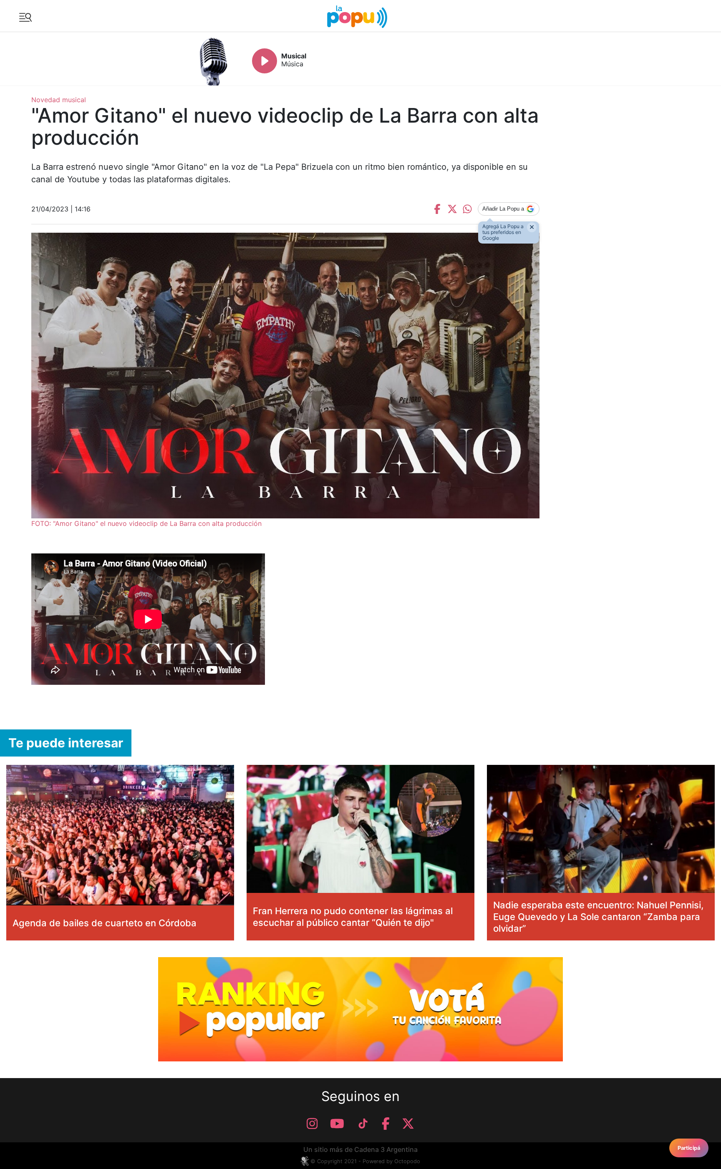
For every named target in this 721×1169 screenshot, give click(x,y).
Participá (689, 1148)
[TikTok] (363, 1123)
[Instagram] (312, 1123)
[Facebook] (386, 1123)
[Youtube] (337, 1123)
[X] (408, 1123)
